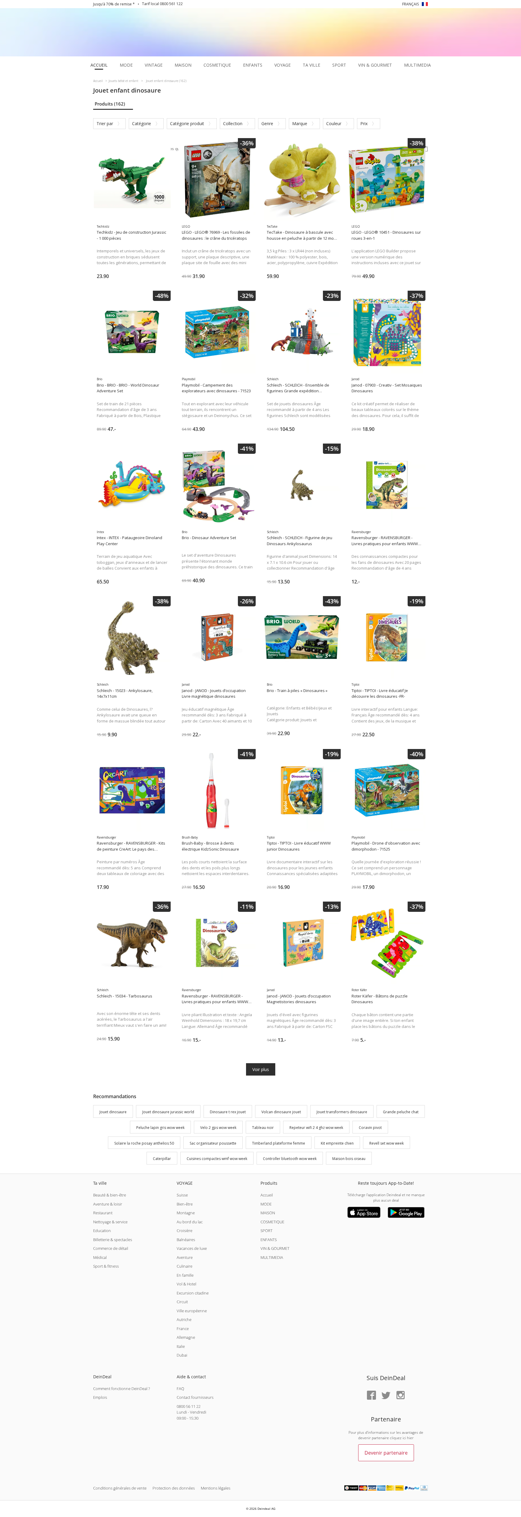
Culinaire (184, 1266)
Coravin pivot (370, 1127)
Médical (100, 1257)
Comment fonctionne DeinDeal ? (121, 1388)
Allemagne (186, 1337)
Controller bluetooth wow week (290, 1158)
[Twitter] (385, 1396)
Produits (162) (110, 104)
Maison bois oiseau (348, 1158)
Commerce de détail (110, 1248)
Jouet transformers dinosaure (342, 1111)
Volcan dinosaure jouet (281, 1111)
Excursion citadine (193, 1293)
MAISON (267, 1212)
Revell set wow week (386, 1143)
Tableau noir (263, 1127)
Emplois (100, 1397)
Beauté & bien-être (109, 1195)
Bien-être (185, 1204)
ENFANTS (268, 1239)
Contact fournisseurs (195, 1397)
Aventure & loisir (107, 1204)
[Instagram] (400, 1396)
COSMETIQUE (272, 1222)
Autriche (184, 1319)
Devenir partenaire (386, 1452)
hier (410, 1437)
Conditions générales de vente (120, 1488)
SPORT (266, 1230)
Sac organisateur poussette (213, 1143)
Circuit (182, 1301)
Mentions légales (215, 1488)
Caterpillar (162, 1158)
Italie (181, 1346)
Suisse (182, 1195)
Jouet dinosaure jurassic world (168, 1111)
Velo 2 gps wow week (218, 1127)
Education (102, 1230)
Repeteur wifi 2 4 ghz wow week (316, 1127)
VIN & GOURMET (274, 1248)
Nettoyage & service (110, 1222)
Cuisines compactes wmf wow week (217, 1158)
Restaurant (102, 1212)
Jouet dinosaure (113, 1111)
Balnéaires (186, 1239)
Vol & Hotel (186, 1284)
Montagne (186, 1212)
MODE (266, 1204)
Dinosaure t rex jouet (228, 1111)
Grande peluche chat (400, 1111)
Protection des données (174, 1488)
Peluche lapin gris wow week (160, 1127)
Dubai (182, 1355)
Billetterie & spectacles (112, 1239)
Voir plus (260, 1069)
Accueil (266, 1195)
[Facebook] (371, 1396)
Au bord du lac (190, 1222)
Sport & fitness (106, 1266)
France (183, 1328)
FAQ (180, 1388)
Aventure (185, 1257)
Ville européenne (192, 1310)
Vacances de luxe (192, 1248)
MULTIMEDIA (271, 1257)
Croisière (184, 1230)
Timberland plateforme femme (278, 1143)
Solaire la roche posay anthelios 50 (144, 1143)
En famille (185, 1275)
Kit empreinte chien (337, 1143)
